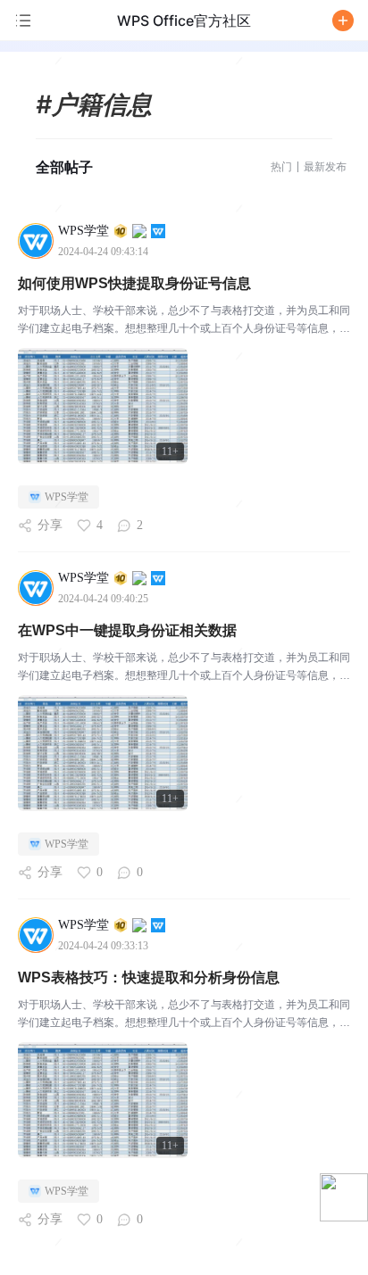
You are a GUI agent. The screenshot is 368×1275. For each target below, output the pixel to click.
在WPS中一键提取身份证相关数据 (127, 630)
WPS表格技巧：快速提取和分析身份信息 (149, 977)
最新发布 (325, 166)
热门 (281, 166)
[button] (343, 20)
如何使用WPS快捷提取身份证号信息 (134, 283)
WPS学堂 (66, 497)
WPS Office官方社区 (184, 20)
